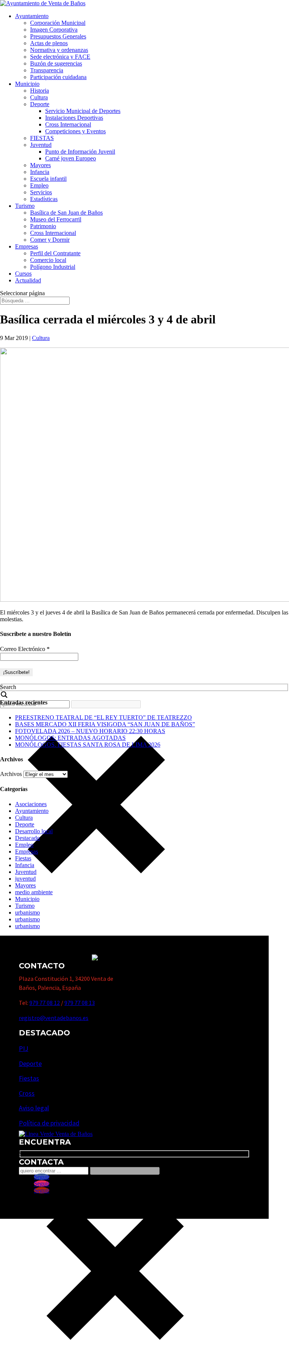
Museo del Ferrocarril (55, 219)
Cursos (23, 273)
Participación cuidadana (58, 77)
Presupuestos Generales (58, 36)
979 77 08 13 (79, 1002)
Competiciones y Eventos (75, 131)
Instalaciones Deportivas (74, 117)
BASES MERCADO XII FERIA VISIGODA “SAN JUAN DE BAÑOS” (105, 724)
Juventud (41, 145)
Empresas (26, 246)
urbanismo (27, 912)
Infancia (39, 172)
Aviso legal (34, 1108)
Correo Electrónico (25, 649)
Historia (39, 90)
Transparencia (46, 70)
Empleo (39, 185)
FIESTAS (42, 138)
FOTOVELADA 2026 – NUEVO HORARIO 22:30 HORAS (90, 731)
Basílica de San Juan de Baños (66, 212)
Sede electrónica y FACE (60, 56)
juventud (25, 878)
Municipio (27, 84)
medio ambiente (34, 892)
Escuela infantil (48, 178)
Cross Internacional (68, 124)
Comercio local (48, 260)
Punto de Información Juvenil (80, 151)
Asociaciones (31, 804)
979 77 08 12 (44, 1002)
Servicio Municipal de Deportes (82, 111)
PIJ (23, 1048)
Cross (27, 1093)
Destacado (27, 838)
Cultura (39, 97)
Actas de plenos (49, 43)
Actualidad (28, 280)
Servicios (41, 192)
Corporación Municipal (57, 23)
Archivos (11, 774)
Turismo (25, 206)
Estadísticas (44, 199)
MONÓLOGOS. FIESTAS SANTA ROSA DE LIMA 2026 (87, 744)
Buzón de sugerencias (56, 63)
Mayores (40, 165)
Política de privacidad (49, 1123)
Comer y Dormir (50, 239)
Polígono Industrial (52, 267)
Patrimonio (43, 226)
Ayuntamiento (32, 16)
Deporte (39, 104)
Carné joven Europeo (70, 158)
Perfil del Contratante (55, 253)
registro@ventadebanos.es (53, 1017)
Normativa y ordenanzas (59, 50)
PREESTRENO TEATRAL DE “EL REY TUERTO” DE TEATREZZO (103, 717)
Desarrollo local (34, 831)
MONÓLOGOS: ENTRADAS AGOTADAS (70, 738)
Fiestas (23, 858)
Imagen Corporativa (54, 29)
